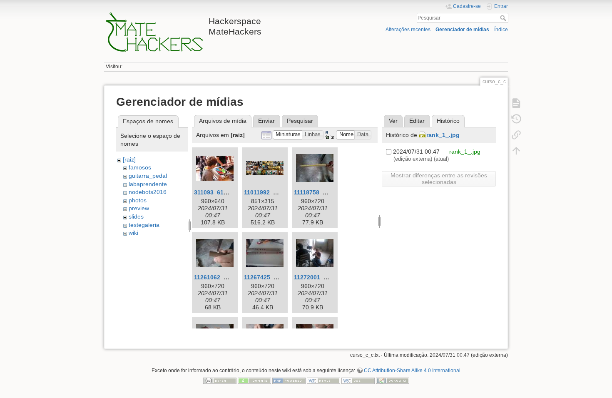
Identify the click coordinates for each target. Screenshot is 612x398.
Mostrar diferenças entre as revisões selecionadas (439, 178)
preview (139, 208)
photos (138, 200)
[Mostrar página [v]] (516, 103)
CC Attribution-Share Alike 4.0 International (412, 370)
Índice (501, 29)
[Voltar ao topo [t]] (516, 151)
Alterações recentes (408, 29)
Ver (393, 120)
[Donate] (254, 380)
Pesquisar (504, 18)
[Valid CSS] (358, 380)
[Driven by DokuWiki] (392, 380)
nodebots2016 (148, 192)
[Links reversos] (516, 135)
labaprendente (148, 184)
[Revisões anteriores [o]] (516, 119)
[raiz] (129, 159)
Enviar (266, 120)
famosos (140, 167)
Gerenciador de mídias (462, 29)
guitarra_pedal (148, 175)
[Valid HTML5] (323, 380)
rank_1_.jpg (443, 135)
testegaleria (144, 224)
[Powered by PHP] (289, 380)
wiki (133, 232)
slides (136, 216)
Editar (417, 120)
